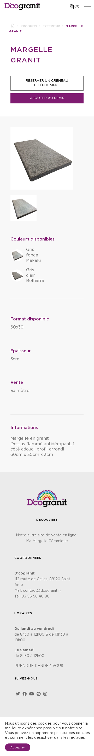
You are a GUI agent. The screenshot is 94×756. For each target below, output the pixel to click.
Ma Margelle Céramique (47, 541)
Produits (29, 26)
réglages (77, 738)
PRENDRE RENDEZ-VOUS (38, 666)
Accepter (17, 747)
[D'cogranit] (22, 6)
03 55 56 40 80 (35, 596)
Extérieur (51, 26)
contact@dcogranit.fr (42, 591)
